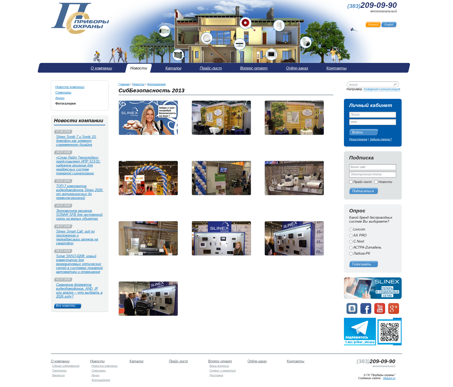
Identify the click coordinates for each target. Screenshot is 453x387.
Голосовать (361, 264)
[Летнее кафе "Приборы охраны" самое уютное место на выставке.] (221, 118)
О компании (60, 361)
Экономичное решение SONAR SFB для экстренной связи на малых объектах (79, 215)
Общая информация (65, 365)
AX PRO (359, 235)
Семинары (63, 92)
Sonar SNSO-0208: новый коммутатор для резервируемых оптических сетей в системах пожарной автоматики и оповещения (79, 264)
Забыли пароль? (381, 139)
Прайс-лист (362, 182)
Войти (357, 132)
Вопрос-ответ (220, 361)
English (389, 24)
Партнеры (59, 370)
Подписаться (363, 191)
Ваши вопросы (219, 365)
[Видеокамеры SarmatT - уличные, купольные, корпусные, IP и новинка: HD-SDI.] (294, 178)
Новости (385, 182)
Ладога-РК (361, 253)
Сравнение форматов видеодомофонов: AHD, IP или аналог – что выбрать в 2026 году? (79, 290)
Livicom (359, 229)
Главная (124, 84)
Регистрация (358, 139)
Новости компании (69, 87)
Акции (59, 98)
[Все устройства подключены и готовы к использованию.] (294, 238)
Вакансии (58, 375)
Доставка (216, 375)
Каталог (136, 361)
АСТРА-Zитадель (367, 247)
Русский (373, 24)
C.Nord (358, 241)
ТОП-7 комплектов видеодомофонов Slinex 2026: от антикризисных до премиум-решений (79, 192)
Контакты (295, 361)
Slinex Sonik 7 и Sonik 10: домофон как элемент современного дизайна (76, 141)
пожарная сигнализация (382, 89)
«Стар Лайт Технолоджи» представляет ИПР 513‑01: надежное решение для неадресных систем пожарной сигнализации (78, 165)
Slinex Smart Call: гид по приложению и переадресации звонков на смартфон (77, 237)
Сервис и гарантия (222, 370)
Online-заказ (257, 361)
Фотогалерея (65, 103)
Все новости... (67, 306)
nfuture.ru (389, 378)
